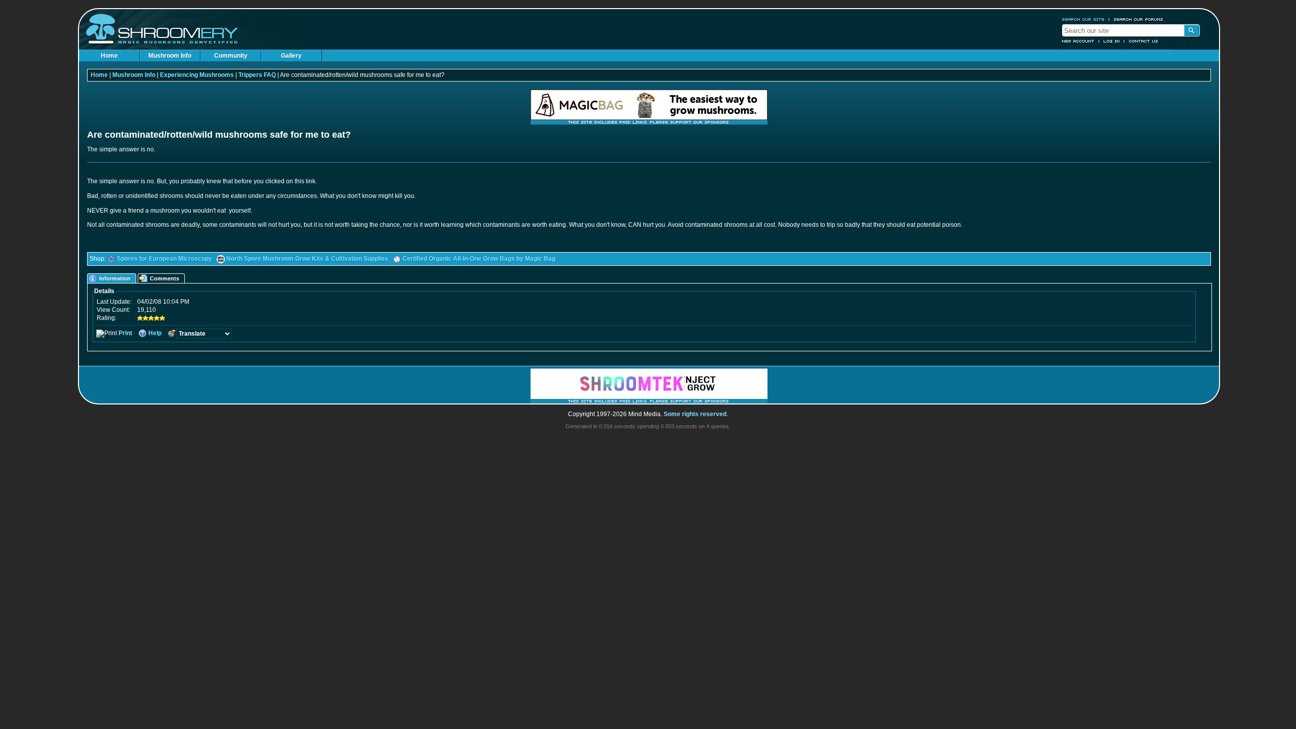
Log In (1112, 41)
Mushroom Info (169, 55)
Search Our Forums (1138, 19)
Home (109, 55)
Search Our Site (1083, 19)
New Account (1078, 41)
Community (231, 55)
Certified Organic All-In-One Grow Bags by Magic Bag (478, 258)
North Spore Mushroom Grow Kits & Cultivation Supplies (307, 258)
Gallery (291, 55)
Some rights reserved (695, 414)
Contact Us (1143, 41)
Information (115, 278)
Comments (164, 278)
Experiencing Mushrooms (197, 74)
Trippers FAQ (257, 74)
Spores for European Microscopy (164, 258)
